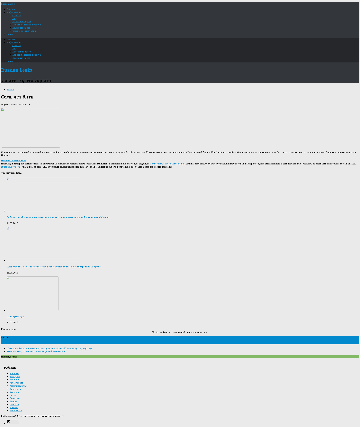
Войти (10, 33)
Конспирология (18, 385)
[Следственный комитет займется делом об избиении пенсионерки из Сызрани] (43, 260)
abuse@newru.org (10, 166)
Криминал (15, 388)
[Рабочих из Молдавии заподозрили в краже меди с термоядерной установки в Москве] (43, 210)
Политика (15, 398)
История (14, 379)
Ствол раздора (15, 316)
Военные (14, 373)
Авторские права (21, 21)
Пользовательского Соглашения (167, 163)
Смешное (14, 404)
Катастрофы (16, 382)
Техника (14, 407)
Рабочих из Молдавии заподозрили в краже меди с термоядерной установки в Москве (58, 217)
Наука (13, 395)
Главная (11, 9)
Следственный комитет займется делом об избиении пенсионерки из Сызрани (54, 266)
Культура (14, 392)
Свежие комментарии (24, 30)
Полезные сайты (21, 27)
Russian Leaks (8, 3)
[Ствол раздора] (32, 310)
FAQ (14, 18)
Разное (10, 89)
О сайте (16, 15)
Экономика (16, 410)
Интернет (15, 376)
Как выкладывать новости (26, 24)
